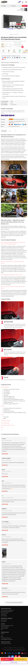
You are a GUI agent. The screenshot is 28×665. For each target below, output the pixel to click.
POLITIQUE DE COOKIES (8, 650)
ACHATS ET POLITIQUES (8, 647)
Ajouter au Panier (14, 662)
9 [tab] (16, 34)
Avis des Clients (3, 614)
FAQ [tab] (15, 131)
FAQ (1, 629)
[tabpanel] (14, 21)
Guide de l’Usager (4, 615)
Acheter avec (18, 659)
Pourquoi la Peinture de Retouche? (6, 611)
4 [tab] (12, 34)
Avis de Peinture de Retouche (5, 637)
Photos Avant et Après (4, 612)
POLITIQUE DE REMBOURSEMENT (19, 649)
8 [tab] (15, 34)
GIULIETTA (6, 115)
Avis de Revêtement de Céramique (6, 639)
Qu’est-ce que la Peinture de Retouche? (7, 610)
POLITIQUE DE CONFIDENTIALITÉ (18, 650)
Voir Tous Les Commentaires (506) (14, 602)
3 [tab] (11, 34)
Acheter (7, 659)
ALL (13, 115)
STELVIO (10, 115)
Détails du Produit (4, 619)
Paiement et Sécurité (4, 628)
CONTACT (15, 647)
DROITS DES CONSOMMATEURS (7, 649)
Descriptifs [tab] (4, 131)
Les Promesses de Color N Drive (6, 643)
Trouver (24, 5)
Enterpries (2, 633)
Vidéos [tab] (9, 131)
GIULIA (2, 115)
